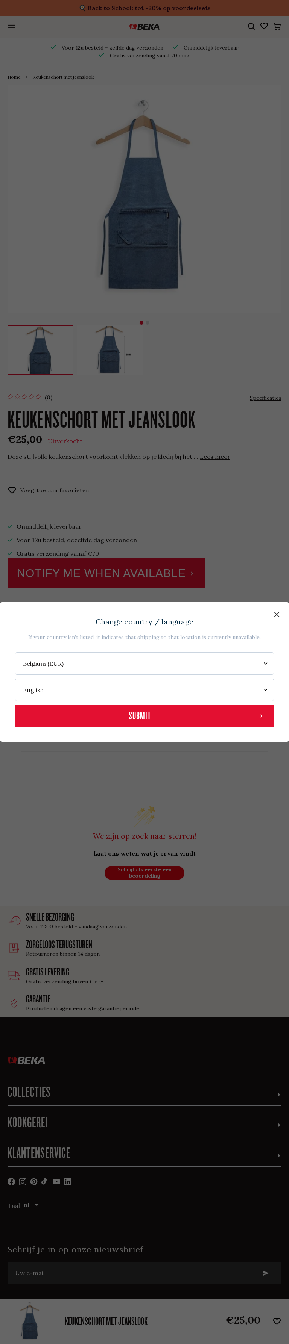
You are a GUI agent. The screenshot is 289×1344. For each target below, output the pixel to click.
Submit (140, 715)
